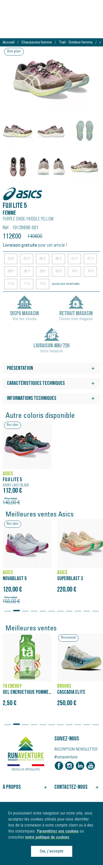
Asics (9, 191)
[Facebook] (59, 766)
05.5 (27, 259)
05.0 (11, 259)
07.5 (90, 259)
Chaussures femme (36, 43)
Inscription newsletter (76, 749)
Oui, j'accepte (51, 851)
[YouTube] (90, 766)
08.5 (27, 271)
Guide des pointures (66, 284)
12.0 (43, 284)
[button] (7, 608)
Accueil (9, 43)
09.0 (43, 271)
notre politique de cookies (47, 837)
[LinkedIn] (80, 766)
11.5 (27, 284)
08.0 (11, 271)
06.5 (59, 259)
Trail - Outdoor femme (76, 43)
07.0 (74, 259)
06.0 (43, 259)
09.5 (59, 271)
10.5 (90, 271)
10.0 (74, 271)
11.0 (11, 284)
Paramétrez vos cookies (58, 831)
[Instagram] (69, 766)
